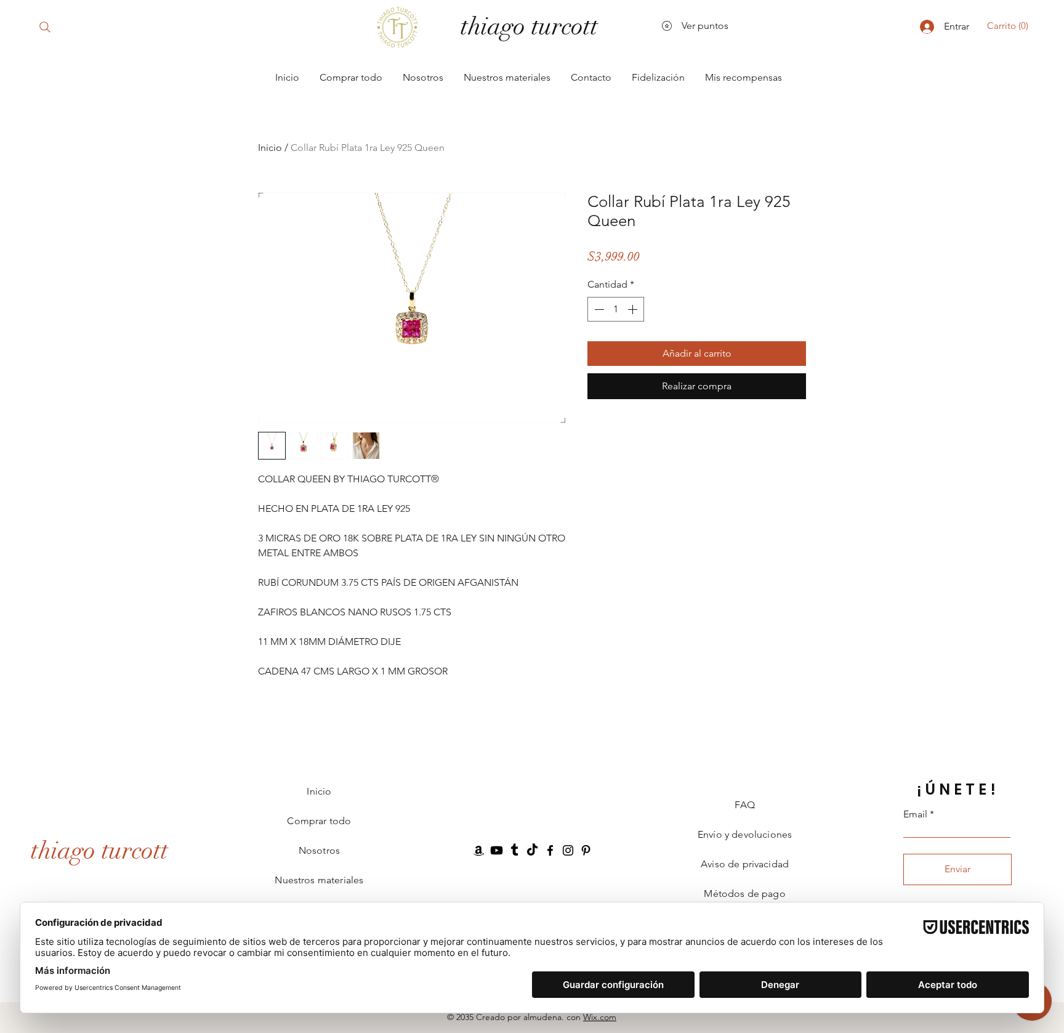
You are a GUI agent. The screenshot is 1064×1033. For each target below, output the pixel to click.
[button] (1010, 25)
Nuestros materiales (319, 880)
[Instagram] (568, 850)
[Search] (44, 26)
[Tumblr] (514, 850)
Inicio (270, 147)
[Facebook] (550, 850)
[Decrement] (598, 309)
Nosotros (319, 850)
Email (915, 814)
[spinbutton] (616, 309)
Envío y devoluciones (745, 834)
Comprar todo (319, 821)
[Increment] (633, 309)
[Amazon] (479, 850)
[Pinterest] (586, 850)
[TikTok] (532, 850)
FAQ (744, 805)
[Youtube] (497, 850)
